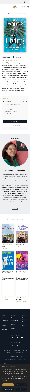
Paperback (8, 102)
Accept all (8, 384)
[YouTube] (13, 338)
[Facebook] (8, 338)
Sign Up (21, 2)
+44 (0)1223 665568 (16, 356)
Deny (21, 389)
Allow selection (8, 389)
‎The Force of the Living (20, 13)
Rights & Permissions (5, 326)
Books (9, 13)
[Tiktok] (17, 338)
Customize (19, 384)
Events (13, 317)
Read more (15, 208)
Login (27, 2)
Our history (4, 329)
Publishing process (13, 323)
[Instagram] (22, 338)
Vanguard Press (24, 318)
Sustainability (14, 320)
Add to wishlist (16, 125)
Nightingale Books (25, 322)
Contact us (4, 323)
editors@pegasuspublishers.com (16, 359)
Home (3, 13)
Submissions (5, 320)
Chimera (24, 325)
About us (4, 317)
